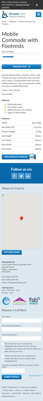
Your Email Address (10, 335)
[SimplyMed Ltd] (13, 14)
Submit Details (11, 377)
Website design (7, 396)
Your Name (6, 317)
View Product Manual (15, 157)
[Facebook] (15, 176)
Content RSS (16, 393)
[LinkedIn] (28, 176)
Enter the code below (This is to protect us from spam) (20, 366)
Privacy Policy (8, 390)
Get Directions (11, 252)
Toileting (12, 22)
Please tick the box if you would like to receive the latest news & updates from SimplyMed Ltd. (20, 358)
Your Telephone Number (12, 326)
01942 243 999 (11, 277)
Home (4, 22)
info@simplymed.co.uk (16, 283)
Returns (18, 390)
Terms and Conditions (29, 387)
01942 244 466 (12, 280)
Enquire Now (20, 67)
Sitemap (26, 393)
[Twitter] (21, 176)
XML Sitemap (36, 393)
